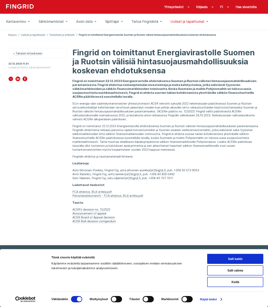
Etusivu (12, 34)
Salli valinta (235, 270)
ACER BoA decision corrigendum (94, 221)
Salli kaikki (235, 259)
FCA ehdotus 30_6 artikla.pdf (92, 192)
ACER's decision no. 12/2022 (91, 209)
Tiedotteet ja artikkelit (62, 34)
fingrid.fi (160, 170)
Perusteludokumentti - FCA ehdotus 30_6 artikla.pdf (107, 196)
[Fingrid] (59, 7)
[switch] (116, 299)
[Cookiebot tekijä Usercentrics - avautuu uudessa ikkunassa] (25, 299)
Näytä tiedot (208, 299)
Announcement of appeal (89, 213)
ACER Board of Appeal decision (93, 217)
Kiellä (235, 282)
